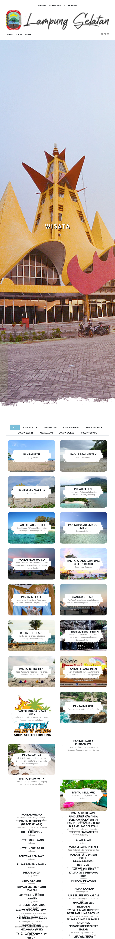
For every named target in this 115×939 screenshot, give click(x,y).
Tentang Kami (55, 6)
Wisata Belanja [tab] (94, 427)
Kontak (19, 35)
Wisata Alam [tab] (46, 433)
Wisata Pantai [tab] (30, 427)
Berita (10, 35)
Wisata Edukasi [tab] (67, 433)
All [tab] (15, 427)
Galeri (28, 35)
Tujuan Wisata (70, 6)
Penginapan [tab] (50, 427)
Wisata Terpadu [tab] (89, 433)
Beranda (42, 6)
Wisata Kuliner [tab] (25, 433)
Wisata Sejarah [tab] (71, 427)
